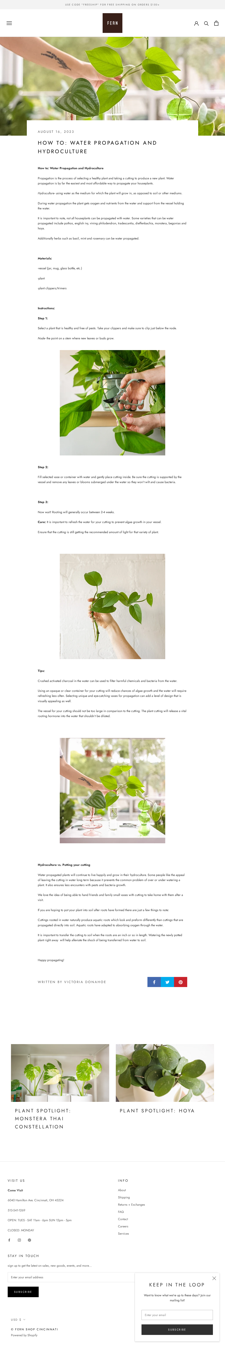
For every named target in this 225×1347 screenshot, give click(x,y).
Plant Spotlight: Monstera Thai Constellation (43, 1118)
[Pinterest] (29, 1239)
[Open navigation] (9, 23)
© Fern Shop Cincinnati (34, 1329)
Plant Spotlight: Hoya (157, 1110)
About (122, 1190)
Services (123, 1233)
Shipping (124, 1197)
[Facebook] (9, 1239)
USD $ (16, 1320)
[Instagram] (19, 1239)
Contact (123, 1219)
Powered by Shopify (24, 1335)
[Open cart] (216, 23)
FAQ (121, 1212)
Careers (123, 1226)
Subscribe (177, 1330)
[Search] (206, 23)
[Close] (214, 1278)
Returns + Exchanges (131, 1204)
